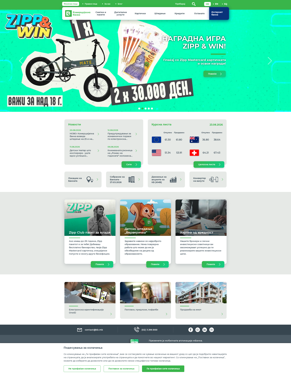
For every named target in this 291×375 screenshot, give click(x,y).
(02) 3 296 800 (149, 329)
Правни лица (91, 4)
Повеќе (212, 73)
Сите (129, 164)
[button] (22, 61)
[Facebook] (190, 330)
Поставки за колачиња (121, 368)
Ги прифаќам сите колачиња (163, 368)
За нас (107, 4)
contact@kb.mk (94, 329)
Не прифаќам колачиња (82, 368)
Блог (120, 4)
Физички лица (70, 4)
